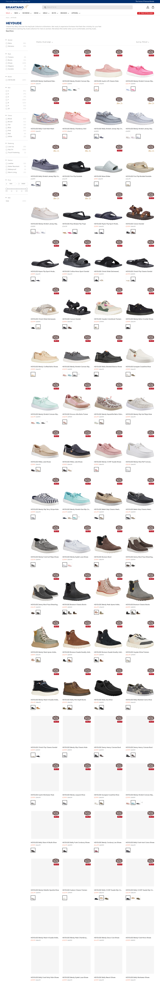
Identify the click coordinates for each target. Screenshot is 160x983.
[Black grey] (64, 802)
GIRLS (45, 13)
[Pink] (64, 89)
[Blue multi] (33, 802)
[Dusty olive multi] (96, 326)
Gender (9, 40)
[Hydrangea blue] (128, 89)
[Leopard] (101, 755)
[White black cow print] (64, 755)
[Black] (64, 184)
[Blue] (33, 89)
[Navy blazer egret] (33, 517)
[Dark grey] (75, 89)
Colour (9, 115)
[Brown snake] (70, 660)
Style (9, 54)
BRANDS (64, 13)
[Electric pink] (128, 945)
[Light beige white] (64, 897)
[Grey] (96, 136)
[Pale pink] (64, 136)
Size (8, 87)
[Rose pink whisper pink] (96, 469)
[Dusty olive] (64, 707)
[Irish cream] (38, 469)
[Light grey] (138, 136)
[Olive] (133, 374)
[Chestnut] (38, 707)
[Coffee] (96, 564)
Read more (10, 31)
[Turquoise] (70, 89)
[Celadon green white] (96, 422)
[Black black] (96, 231)
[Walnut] (70, 517)
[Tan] (128, 184)
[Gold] (128, 279)
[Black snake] (64, 660)
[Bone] (128, 374)
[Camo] (128, 707)
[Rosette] (96, 89)
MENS (36, 13)
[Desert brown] (75, 612)
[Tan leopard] (64, 231)
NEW (16, 13)
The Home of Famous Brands (145, 1)
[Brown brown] (133, 231)
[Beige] (96, 707)
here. (40, 1)
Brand (9, 77)
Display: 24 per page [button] (43, 42)
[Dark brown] (70, 707)
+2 (78, 517)
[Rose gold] (33, 897)
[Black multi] (33, 564)
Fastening (10, 143)
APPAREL (74, 13)
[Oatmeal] (128, 136)
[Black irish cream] (33, 469)
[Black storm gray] (96, 517)
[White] (128, 469)
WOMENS (25, 13)
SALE (8, 13)
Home (7, 17)
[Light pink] (133, 136)
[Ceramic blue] (75, 517)
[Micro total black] (101, 707)
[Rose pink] (64, 422)
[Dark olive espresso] (70, 612)
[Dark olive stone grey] (106, 897)
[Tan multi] (128, 422)
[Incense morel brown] (101, 517)
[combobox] (87, 7)
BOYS (54, 13)
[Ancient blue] (64, 564)
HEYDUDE (13, 17)
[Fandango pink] (133, 89)
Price (9, 180)
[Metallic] (101, 279)
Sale (8, 198)
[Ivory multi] (128, 660)
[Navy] (101, 136)
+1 (78, 89)
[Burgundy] (96, 850)
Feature (9, 160)
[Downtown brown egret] (101, 422)
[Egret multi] (33, 136)
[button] (153, 7)
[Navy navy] (101, 231)
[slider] (7, 189)
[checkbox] (16, 43)
